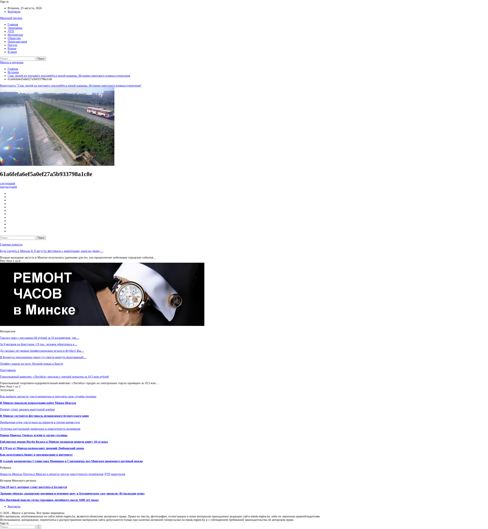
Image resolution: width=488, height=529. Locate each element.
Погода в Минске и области (41, 474)
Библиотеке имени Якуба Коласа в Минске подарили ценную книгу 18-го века (54, 441)
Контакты (14, 11)
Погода (12, 45)
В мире (12, 51)
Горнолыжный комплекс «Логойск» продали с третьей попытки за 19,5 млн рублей (54, 376)
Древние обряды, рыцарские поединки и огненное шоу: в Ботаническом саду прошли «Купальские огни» (72, 493)
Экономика (15, 28)
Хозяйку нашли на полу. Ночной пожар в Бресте (31, 363)
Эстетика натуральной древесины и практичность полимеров (40, 428)
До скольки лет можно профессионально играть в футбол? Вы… (42, 350)
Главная (13, 24)
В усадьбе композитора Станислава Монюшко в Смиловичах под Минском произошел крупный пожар (71, 461)
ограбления (95, 474)
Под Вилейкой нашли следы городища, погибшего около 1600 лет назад (49, 500)
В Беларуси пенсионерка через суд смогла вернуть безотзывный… (43, 357)
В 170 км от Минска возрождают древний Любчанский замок (42, 448)
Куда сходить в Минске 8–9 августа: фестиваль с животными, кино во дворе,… (51, 251)
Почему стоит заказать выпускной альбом (27, 409)
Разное (12, 48)
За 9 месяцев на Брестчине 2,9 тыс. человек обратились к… (38, 344)
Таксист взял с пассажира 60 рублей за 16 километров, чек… (39, 337)
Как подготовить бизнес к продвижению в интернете (36, 454)
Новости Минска (11, 474)
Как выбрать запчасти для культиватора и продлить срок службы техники (48, 396)
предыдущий (8, 186)
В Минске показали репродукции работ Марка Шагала (38, 403)
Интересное (15, 34)
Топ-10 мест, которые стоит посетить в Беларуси (33, 487)
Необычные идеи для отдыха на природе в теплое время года (40, 422)
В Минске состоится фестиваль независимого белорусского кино (44, 415)
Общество (14, 38)
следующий (7, 183)
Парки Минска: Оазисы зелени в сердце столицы (33, 435)
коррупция (118, 474)
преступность (79, 474)
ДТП (11, 31)
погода (64, 474)
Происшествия (17, 41)
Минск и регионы (11, 62)
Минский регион (11, 18)
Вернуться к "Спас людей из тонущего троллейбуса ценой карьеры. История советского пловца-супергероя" (71, 85)
